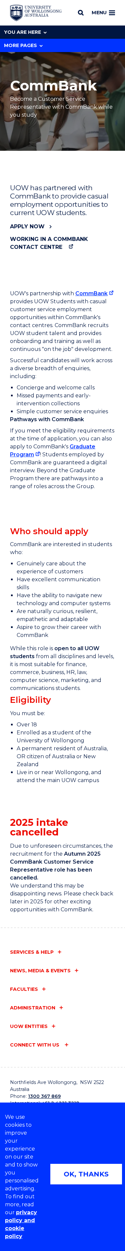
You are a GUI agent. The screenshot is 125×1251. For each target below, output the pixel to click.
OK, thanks (86, 1174)
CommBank (91, 293)
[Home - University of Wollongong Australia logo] (36, 13)
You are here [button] (22, 32)
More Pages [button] (20, 45)
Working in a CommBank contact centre (49, 243)
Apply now (27, 226)
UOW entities (29, 1026)
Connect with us (35, 1045)
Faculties (24, 989)
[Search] (81, 12)
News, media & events (40, 971)
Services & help (32, 952)
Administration (32, 1008)
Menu (99, 13)
